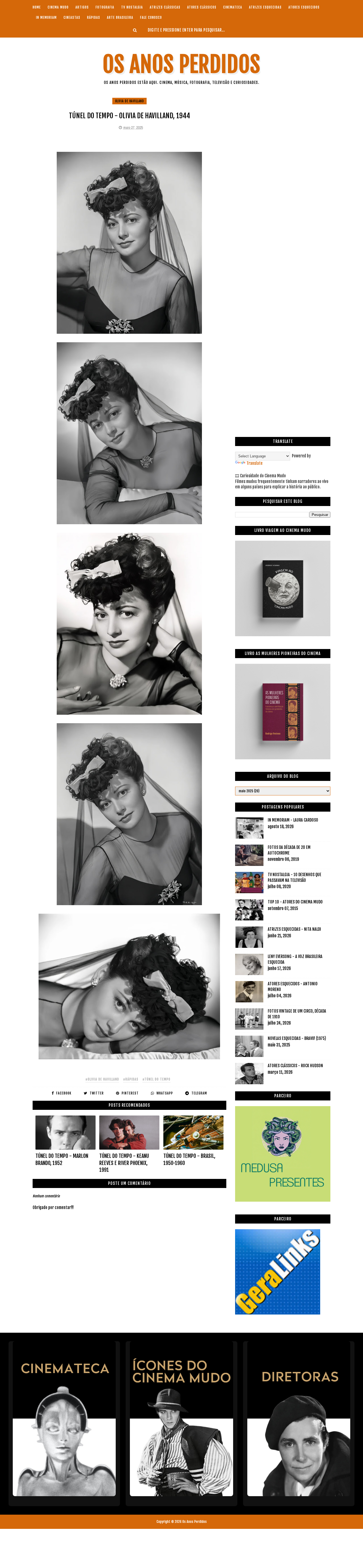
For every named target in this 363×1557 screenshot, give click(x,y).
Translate (254, 463)
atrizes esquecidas (265, 7)
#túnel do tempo (156, 1079)
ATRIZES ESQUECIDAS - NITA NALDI (294, 929)
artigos (82, 7)
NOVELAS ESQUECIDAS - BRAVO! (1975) (297, 1038)
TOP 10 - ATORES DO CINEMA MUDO (295, 901)
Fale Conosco (151, 17)
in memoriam (46, 17)
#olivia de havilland (102, 1079)
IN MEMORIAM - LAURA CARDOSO (293, 820)
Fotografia (105, 7)
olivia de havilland (129, 101)
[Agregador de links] (277, 1313)
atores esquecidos (304, 7)
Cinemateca (232, 7)
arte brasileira (120, 17)
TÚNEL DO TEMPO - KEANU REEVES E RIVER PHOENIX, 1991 (124, 1163)
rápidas (93, 17)
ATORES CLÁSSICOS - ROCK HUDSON (295, 1065)
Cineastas (72, 17)
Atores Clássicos (201, 7)
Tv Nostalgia (132, 7)
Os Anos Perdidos (181, 64)
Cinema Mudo (58, 7)
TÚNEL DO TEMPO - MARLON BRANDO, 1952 (61, 1159)
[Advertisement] (282, 137)
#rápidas (130, 1079)
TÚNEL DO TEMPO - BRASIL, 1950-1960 (189, 1159)
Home (37, 7)
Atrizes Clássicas (165, 7)
